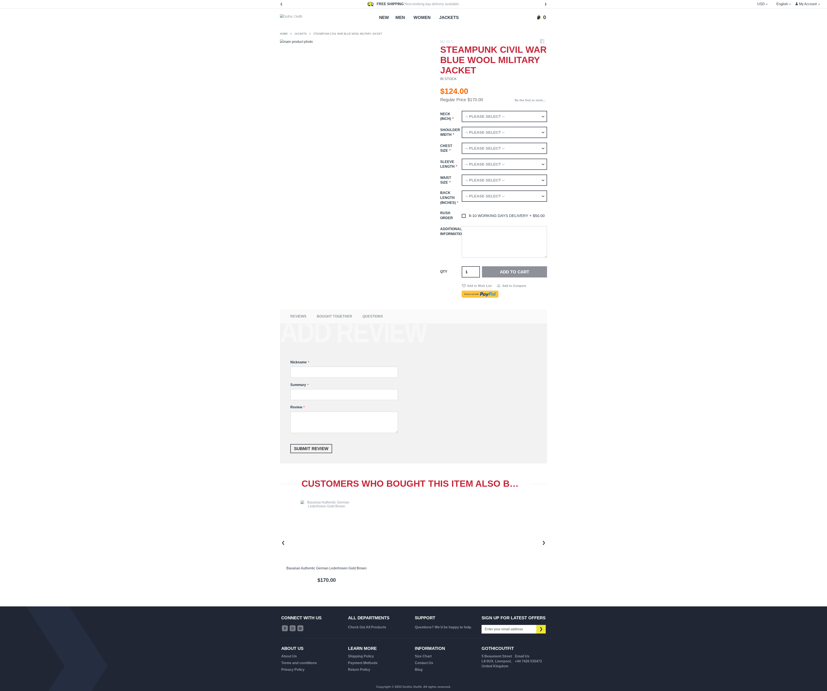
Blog (419, 669)
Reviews (298, 316)
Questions (372, 316)
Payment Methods (363, 663)
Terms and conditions (299, 663)
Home (284, 33)
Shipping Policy (361, 656)
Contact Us (424, 663)
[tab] (298, 316)
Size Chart (423, 656)
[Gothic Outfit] (297, 17)
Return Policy (359, 669)
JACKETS (300, 33)
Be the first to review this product (531, 100)
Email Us (522, 656)
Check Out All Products (367, 627)
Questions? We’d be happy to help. (443, 627)
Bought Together (334, 316)
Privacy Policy (293, 669)
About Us (289, 656)
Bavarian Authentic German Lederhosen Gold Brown (326, 568)
